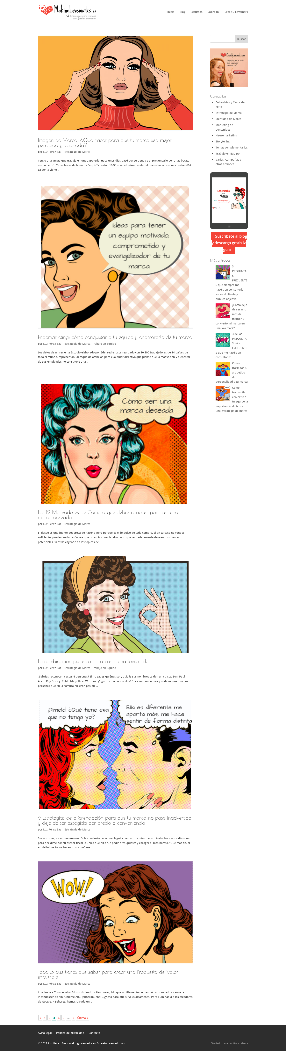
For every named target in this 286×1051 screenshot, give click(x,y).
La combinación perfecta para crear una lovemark (92, 661)
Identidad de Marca (228, 119)
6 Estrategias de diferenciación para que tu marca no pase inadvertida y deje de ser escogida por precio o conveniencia (114, 820)
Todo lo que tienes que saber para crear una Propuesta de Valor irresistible (108, 974)
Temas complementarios (232, 147)
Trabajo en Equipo (104, 343)
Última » (82, 1018)
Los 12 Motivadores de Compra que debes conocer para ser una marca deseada (108, 514)
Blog (182, 12)
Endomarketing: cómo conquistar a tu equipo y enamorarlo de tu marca (115, 337)
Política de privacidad (70, 1032)
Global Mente (240, 1043)
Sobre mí (213, 12)
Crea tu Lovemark (236, 12)
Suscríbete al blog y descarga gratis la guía (229, 243)
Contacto (94, 1032)
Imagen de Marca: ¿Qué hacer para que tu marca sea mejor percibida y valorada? (105, 142)
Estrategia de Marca (77, 152)
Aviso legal (45, 1032)
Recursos (196, 12)
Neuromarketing (226, 135)
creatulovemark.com (111, 1043)
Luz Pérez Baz (52, 152)
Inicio (171, 12)
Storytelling (223, 141)
